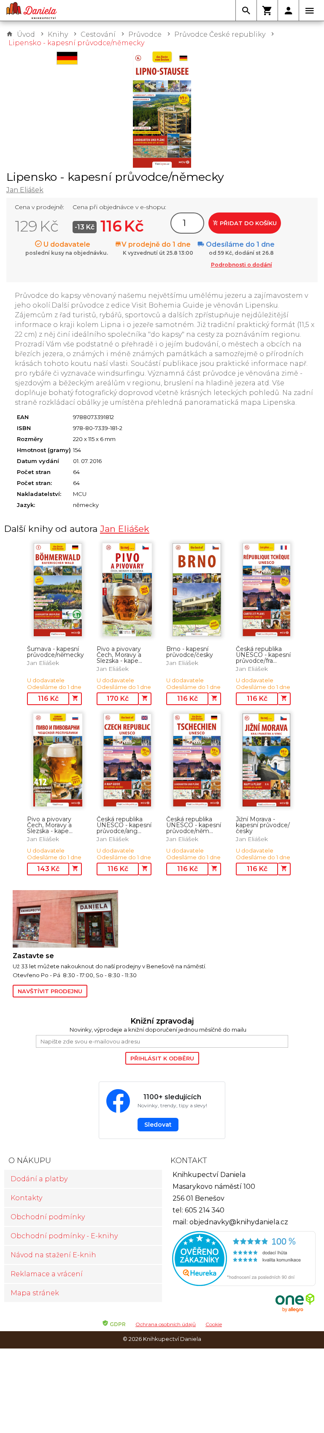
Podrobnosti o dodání (241, 265)
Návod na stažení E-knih (53, 1255)
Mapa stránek (35, 1293)
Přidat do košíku (247, 223)
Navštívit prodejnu (50, 991)
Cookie (213, 1324)
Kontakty (26, 1198)
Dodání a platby (39, 1179)
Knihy (58, 34)
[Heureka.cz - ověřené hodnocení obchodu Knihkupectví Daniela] (241, 1259)
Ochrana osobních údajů (165, 1324)
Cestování (98, 34)
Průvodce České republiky (219, 34)
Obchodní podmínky (48, 1217)
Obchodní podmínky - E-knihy (64, 1236)
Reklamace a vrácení (47, 1274)
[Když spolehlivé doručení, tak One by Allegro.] (295, 1311)
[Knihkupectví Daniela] (31, 10)
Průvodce (145, 34)
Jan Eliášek (24, 190)
